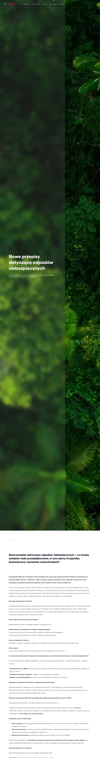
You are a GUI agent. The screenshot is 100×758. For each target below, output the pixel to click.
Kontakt (61, 4)
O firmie (44, 4)
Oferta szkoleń (36, 4)
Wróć (10, 539)
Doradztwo (26, 4)
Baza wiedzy (53, 4)
